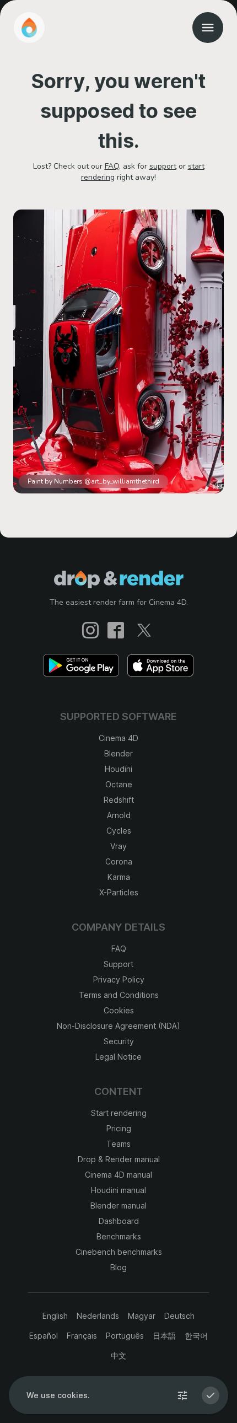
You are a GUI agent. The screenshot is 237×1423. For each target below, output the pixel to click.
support (162, 166)
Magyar (141, 1315)
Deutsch (179, 1315)
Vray (118, 846)
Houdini (118, 769)
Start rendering (119, 1113)
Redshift (119, 799)
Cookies (119, 1010)
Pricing (118, 1128)
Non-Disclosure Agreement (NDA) (118, 1025)
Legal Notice (118, 1056)
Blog (118, 1267)
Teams (118, 1143)
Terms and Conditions (119, 995)
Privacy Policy (118, 979)
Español (43, 1335)
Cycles (118, 830)
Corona (118, 861)
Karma (118, 877)
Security (119, 1041)
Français (82, 1335)
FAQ (112, 166)
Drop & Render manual (119, 1159)
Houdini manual (118, 1190)
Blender (118, 753)
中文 (118, 1355)
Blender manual (118, 1205)
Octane (118, 784)
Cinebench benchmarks (119, 1251)
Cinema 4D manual (118, 1174)
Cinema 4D (118, 738)
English (55, 1315)
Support (118, 964)
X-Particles (118, 892)
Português (125, 1335)
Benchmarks (118, 1236)
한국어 (196, 1335)
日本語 (164, 1335)
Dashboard (119, 1221)
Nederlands (98, 1315)
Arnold (119, 815)
